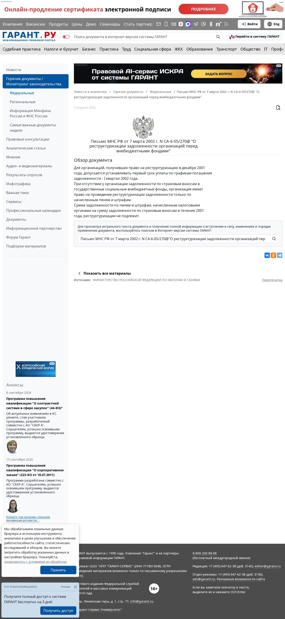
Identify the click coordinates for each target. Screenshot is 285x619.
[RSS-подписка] (226, 24)
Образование (199, 49)
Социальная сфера (152, 49)
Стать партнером (141, 24)
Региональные (22, 101)
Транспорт (226, 49)
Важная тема (17, 192)
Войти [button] (252, 24)
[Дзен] (181, 24)
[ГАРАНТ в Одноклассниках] (211, 24)
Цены (77, 24)
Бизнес (89, 49)
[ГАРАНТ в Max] (188, 24)
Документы (16, 219)
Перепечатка (272, 280)
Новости (13, 69)
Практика (109, 49)
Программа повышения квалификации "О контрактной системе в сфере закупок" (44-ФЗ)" (34, 403)
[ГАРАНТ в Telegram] (196, 24)
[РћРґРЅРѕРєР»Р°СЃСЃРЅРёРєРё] (273, 255)
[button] (254, 37)
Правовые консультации (27, 139)
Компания (12, 24)
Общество (250, 49)
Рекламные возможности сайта (241, 579)
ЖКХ (179, 49)
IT (266, 49)
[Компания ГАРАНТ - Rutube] (218, 24)
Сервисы (13, 201)
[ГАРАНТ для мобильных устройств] (166, 24)
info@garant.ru (141, 601)
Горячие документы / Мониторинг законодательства (33, 81)
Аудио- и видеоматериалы (29, 165)
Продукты (58, 24)
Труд (126, 49)
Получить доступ (58, 610)
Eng (276, 24)
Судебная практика (22, 49)
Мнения (13, 157)
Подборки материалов (26, 246)
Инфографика (18, 183)
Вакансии (35, 24)
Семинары (110, 24)
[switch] (66, 37)
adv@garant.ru (204, 579)
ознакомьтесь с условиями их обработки (35, 562)
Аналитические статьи (26, 148)
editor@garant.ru (268, 566)
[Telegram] (279, 255)
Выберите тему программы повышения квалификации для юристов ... (28, 518)
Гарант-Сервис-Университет (99, 609)
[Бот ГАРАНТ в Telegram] (203, 24)
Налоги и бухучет (61, 49)
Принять (58, 570)
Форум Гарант (18, 237)
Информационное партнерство (34, 228)
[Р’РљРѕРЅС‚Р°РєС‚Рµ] (267, 255)
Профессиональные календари (33, 210)
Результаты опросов (24, 174)
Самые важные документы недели (33, 128)
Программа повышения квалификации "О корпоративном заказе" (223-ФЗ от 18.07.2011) (35, 470)
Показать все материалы (107, 273)
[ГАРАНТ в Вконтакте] (173, 24)
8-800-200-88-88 (205, 553)
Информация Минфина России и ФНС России (30, 113)
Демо (91, 24)
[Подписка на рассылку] (158, 24)
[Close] (75, 586)
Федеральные (22, 92)
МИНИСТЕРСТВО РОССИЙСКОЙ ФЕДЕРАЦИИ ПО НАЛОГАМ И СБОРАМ (146, 280)
